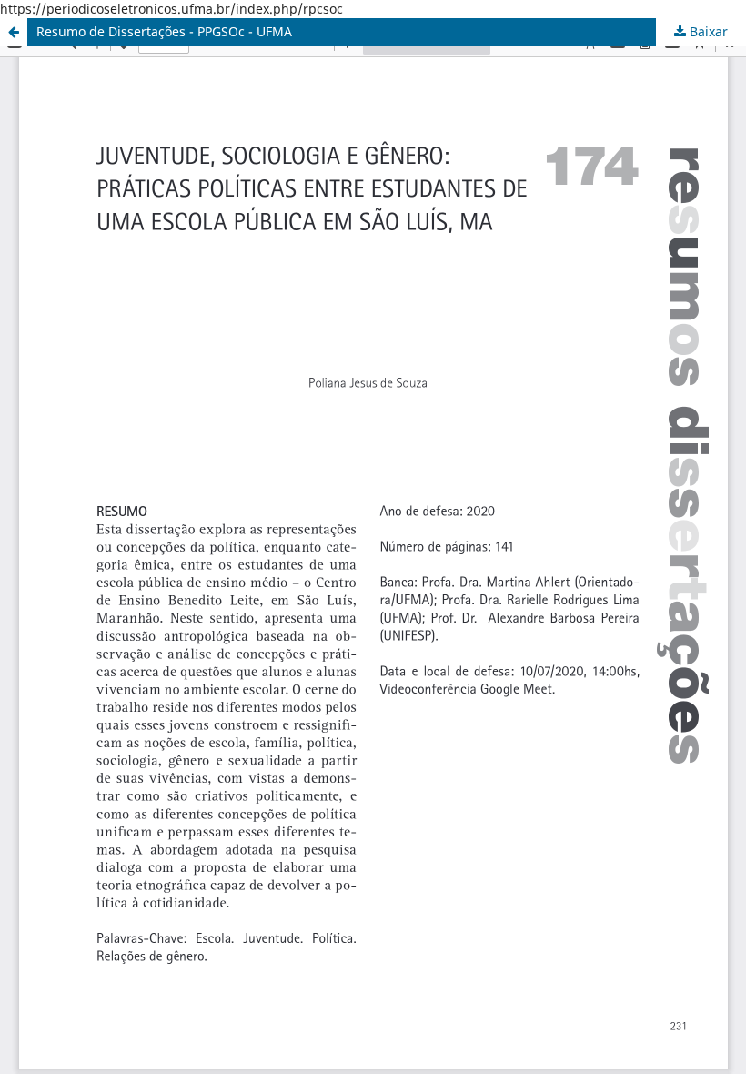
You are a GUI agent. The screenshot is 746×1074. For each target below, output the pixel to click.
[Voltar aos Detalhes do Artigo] (13, 32)
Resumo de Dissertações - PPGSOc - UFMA (164, 31)
